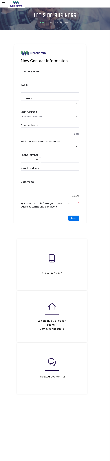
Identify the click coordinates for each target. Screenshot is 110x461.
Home (43, 22)
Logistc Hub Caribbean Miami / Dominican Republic (52, 324)
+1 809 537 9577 (52, 273)
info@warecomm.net (52, 376)
